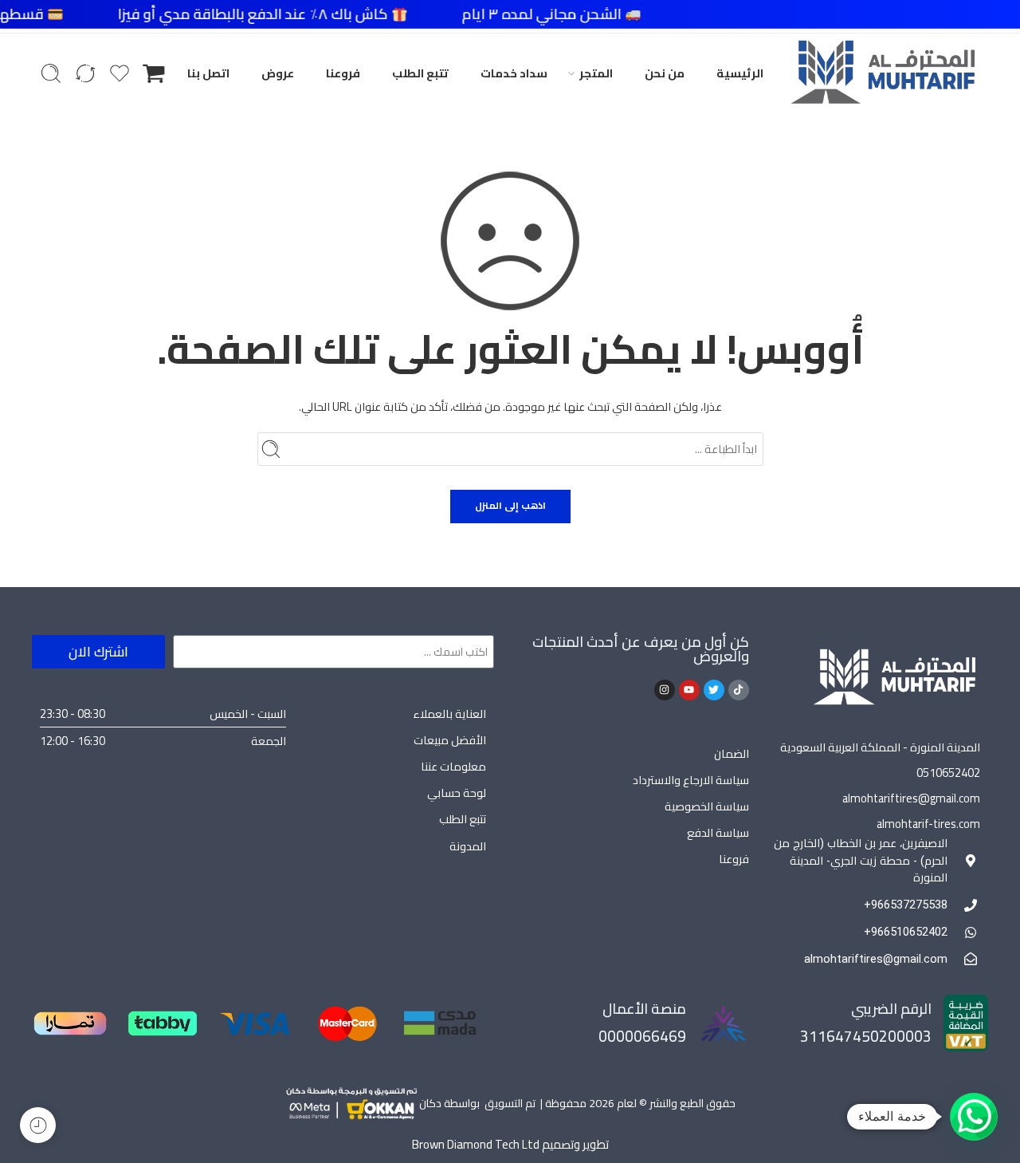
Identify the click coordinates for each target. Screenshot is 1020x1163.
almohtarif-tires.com (928, 823)
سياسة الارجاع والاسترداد (691, 779)
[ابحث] (51, 73)
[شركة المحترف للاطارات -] (882, 73)
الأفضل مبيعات (450, 740)
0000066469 (642, 1036)
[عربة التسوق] (154, 73)
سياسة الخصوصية (707, 806)
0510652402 (948, 772)
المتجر (596, 73)
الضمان (731, 753)
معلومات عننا (453, 766)
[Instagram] (664, 690)
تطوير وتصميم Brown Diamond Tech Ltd (510, 1144)
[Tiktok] (738, 690)
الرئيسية (739, 73)
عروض (277, 73)
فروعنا (343, 73)
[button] (974, 1117)
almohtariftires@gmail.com (911, 798)
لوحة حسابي (456, 792)
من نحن (665, 73)
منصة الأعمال (644, 1008)
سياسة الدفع (718, 832)
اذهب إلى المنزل (510, 505)
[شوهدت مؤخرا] (38, 1125)
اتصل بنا (208, 73)
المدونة (467, 846)
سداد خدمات (514, 73)
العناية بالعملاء (449, 713)
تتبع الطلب (420, 73)
